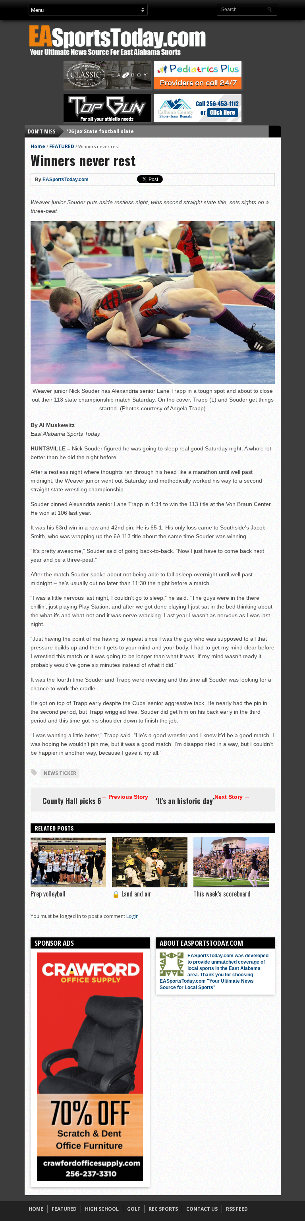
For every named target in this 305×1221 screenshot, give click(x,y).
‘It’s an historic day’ (185, 801)
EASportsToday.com (65, 179)
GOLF (133, 1209)
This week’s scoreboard (222, 893)
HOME (36, 1209)
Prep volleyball (48, 893)
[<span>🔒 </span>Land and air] (149, 885)
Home (38, 146)
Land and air (131, 893)
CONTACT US (202, 1209)
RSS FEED (237, 1209)
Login (132, 916)
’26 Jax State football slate (100, 131)
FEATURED (61, 146)
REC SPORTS (163, 1209)
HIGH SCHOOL (102, 1209)
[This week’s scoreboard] (231, 885)
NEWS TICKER (60, 773)
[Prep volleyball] (68, 885)
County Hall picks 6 (71, 801)
